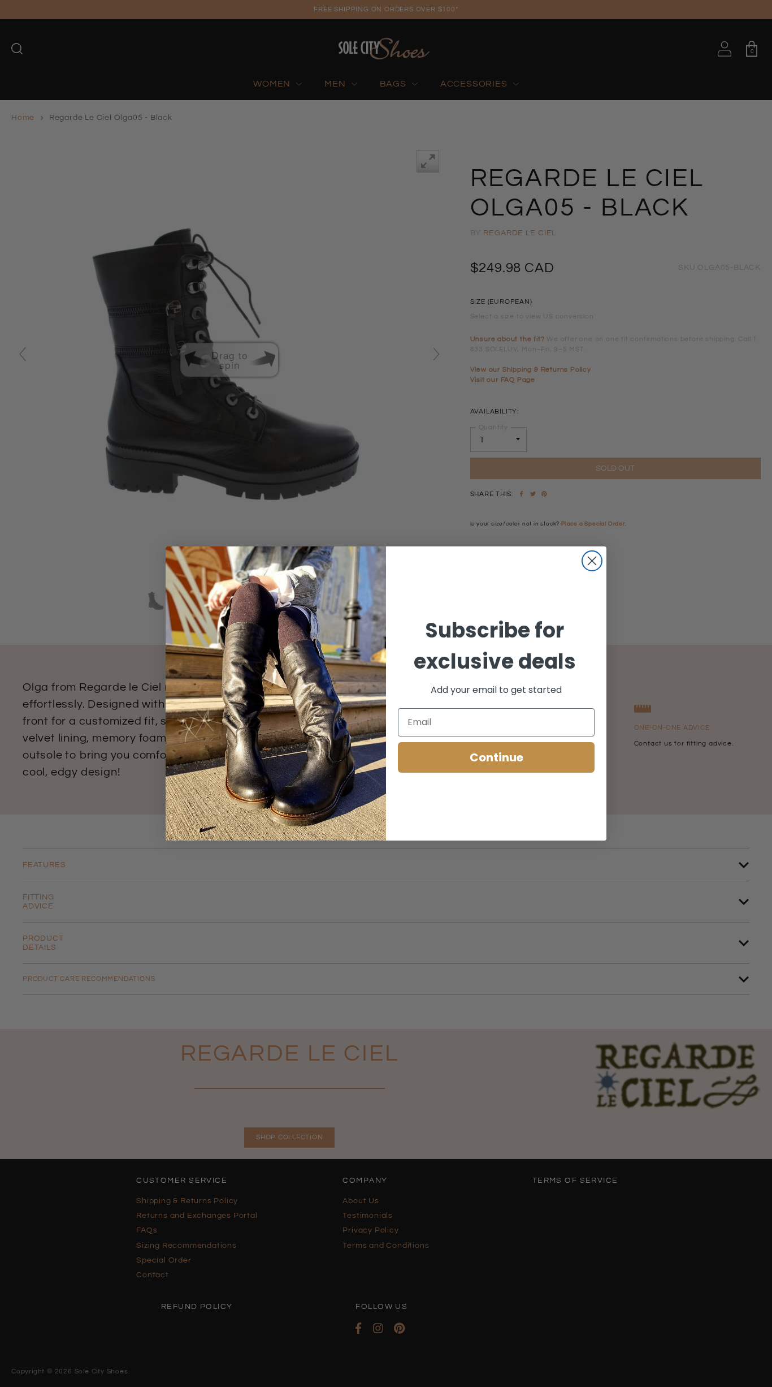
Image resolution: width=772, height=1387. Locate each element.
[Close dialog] (592, 561)
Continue (496, 757)
